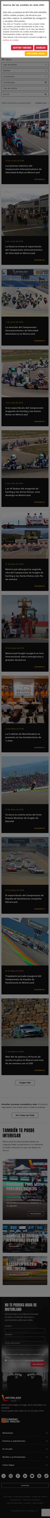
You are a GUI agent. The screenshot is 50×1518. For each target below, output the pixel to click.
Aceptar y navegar (22, 47)
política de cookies (11, 40)
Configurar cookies (36, 53)
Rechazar (40, 47)
